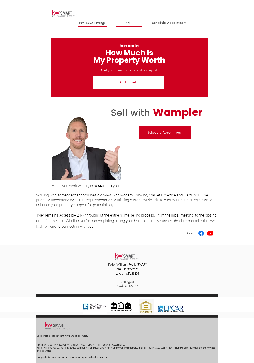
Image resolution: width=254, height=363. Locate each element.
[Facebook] (201, 233)
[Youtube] (210, 233)
